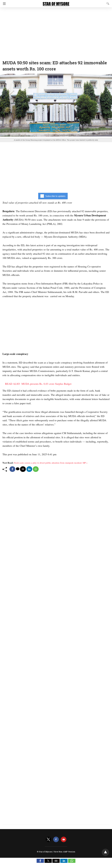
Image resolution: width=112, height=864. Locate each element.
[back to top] (105, 852)
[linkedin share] (29, 469)
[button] (40, 861)
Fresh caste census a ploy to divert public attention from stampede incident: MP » (51, 462)
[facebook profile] (56, 839)
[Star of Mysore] (56, 2)
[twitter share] (17, 468)
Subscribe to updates (55, 196)
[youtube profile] (63, 839)
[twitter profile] (48, 839)
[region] (56, 32)
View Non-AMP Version (64, 851)
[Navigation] (3, 3)
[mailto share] (23, 469)
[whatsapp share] (36, 469)
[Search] (107, 3)
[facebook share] (12, 469)
